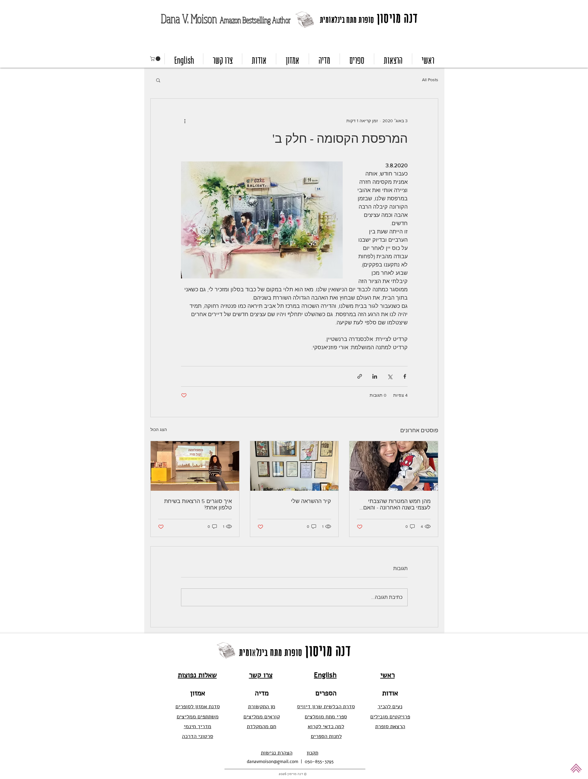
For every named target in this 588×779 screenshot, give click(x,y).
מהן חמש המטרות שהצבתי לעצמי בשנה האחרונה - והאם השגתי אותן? (397, 504)
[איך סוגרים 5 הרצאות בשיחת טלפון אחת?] (195, 466)
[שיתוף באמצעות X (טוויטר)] (390, 376)
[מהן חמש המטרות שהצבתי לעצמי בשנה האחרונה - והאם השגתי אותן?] (393, 466)
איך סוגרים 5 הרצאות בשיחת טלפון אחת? (198, 504)
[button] (155, 58)
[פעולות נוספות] (184, 120)
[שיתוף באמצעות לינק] (360, 376)
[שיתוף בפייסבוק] (405, 376)
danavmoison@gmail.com (272, 761)
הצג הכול (158, 429)
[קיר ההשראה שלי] (294, 466)
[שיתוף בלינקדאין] (375, 376)
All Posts (430, 79)
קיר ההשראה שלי (311, 501)
